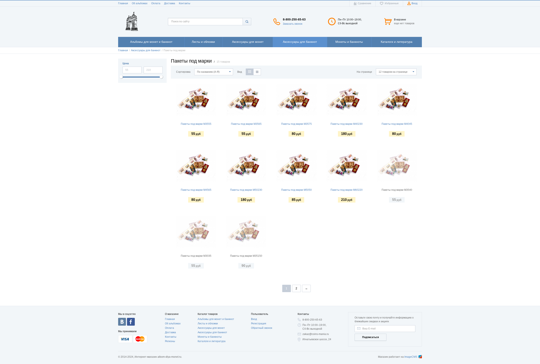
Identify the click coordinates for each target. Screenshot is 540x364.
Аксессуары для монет (211, 327)
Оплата (155, 3)
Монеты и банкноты (210, 336)
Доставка (169, 3)
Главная (123, 3)
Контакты (184, 3)
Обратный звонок (261, 328)
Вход (254, 319)
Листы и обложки (208, 323)
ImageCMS (410, 356)
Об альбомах (139, 3)
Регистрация (258, 323)
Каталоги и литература (211, 341)
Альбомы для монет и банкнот (216, 319)
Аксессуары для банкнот (212, 332)
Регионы (170, 341)
